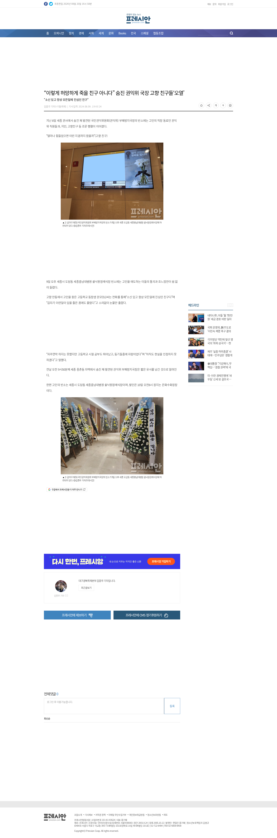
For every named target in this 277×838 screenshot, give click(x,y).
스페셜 (144, 33)
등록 (172, 706)
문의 (214, 4)
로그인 (230, 4)
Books (122, 33)
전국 (133, 33)
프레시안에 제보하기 (74, 615)
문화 (111, 33)
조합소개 (78, 814)
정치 (71, 33)
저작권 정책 (100, 814)
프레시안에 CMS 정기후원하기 (144, 615)
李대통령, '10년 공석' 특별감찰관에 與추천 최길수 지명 (226, 367)
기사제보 (88, 814)
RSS (165, 814)
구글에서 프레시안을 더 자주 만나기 (66, 489)
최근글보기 (86, 587)
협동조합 (158, 33)
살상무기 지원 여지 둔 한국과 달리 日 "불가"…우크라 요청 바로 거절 (226, 343)
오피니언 (59, 33)
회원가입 (222, 4)
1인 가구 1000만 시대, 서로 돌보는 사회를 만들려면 (226, 319)
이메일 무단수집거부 (117, 814)
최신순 (47, 718)
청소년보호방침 (154, 814)
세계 (101, 33)
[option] (216, 346)
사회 (91, 33)
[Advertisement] (138, 65)
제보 (209, 4)
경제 (81, 33)
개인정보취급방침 (136, 814)
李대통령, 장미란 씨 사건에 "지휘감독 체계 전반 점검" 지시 (226, 355)
